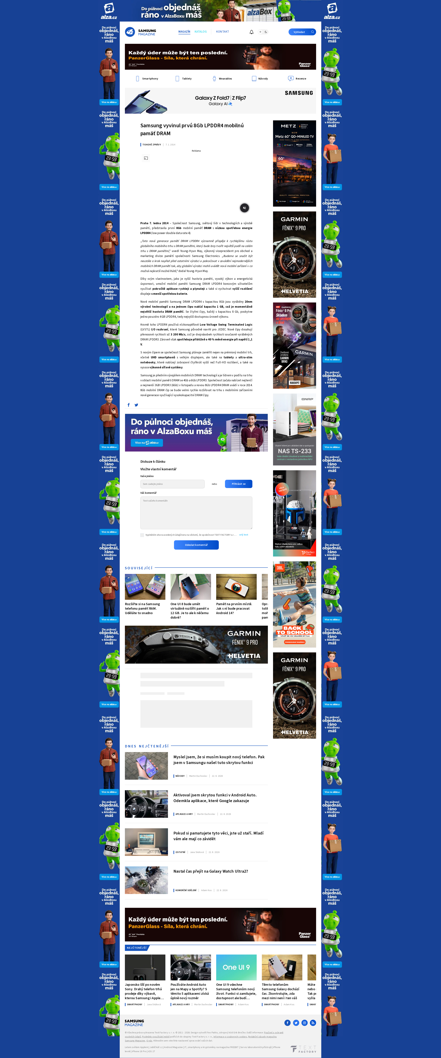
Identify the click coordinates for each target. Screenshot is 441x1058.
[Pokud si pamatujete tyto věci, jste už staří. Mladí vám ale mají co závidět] (146, 842)
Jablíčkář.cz (156, 1047)
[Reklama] (109, 11)
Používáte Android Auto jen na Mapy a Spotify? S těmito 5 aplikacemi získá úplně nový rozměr (190, 991)
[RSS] (313, 1023)
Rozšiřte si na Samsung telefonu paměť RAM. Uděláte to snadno (142, 608)
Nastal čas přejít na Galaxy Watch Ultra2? (210, 871)
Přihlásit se (238, 484)
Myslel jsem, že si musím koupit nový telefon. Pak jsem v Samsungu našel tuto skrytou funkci (219, 760)
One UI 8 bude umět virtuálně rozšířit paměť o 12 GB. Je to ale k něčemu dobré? (190, 611)
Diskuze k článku (152, 461)
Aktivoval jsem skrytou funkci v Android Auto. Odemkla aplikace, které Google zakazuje (215, 798)
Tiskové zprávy (151, 144)
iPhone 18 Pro (139, 1051)
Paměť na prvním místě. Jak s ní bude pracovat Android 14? (234, 608)
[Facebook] (287, 1023)
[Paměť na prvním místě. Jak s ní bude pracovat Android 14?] (236, 587)
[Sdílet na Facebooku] (128, 406)
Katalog (201, 32)
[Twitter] (296, 1023)
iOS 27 (151, 1051)
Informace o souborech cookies (230, 1037)
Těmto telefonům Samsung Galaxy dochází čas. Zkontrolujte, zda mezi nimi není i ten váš (280, 991)
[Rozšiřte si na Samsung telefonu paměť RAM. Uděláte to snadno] (145, 587)
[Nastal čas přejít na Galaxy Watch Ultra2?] (146, 880)
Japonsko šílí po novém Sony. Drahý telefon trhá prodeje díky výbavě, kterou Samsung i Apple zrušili (143, 991)
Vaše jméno (147, 476)
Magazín (184, 32)
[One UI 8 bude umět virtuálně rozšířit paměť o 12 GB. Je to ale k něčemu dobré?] (191, 587)
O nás (149, 1040)
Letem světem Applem (136, 1047)
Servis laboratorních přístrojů (255, 1047)
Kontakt (222, 32)
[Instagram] (304, 1023)
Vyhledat (299, 32)
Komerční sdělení (186, 890)
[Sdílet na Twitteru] (136, 406)
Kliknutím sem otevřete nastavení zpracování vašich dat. (183, 1040)
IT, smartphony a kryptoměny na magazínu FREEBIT (211, 1047)
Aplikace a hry (184, 814)
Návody (180, 776)
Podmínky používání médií (156, 1037)
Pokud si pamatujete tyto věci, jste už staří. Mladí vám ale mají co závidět (218, 836)
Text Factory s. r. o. (165, 1032)
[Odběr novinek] (251, 32)
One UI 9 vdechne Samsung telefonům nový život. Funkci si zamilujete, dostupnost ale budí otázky (236, 991)
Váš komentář (148, 493)
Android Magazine (173, 1047)
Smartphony (134, 1004)
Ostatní (180, 852)
